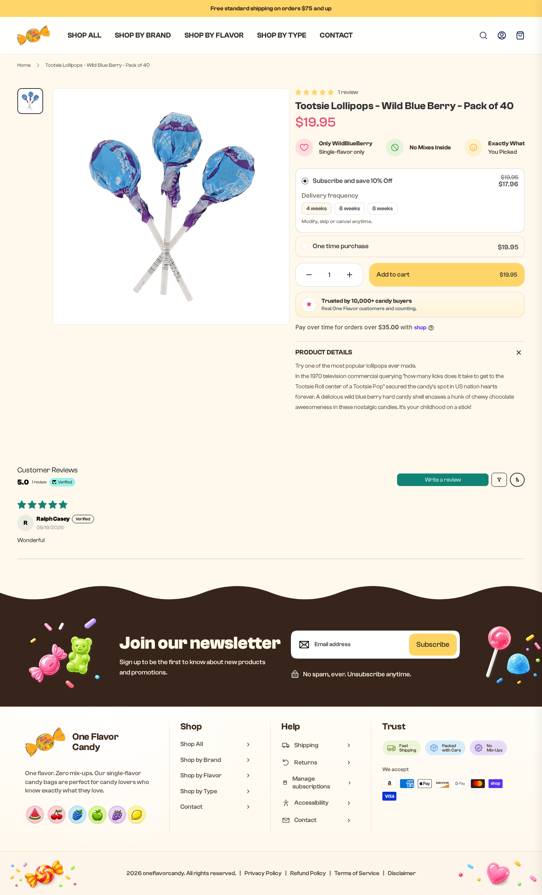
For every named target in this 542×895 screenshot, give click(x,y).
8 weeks (382, 208)
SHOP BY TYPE (281, 35)
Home (24, 65)
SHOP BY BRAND (143, 35)
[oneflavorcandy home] (45, 742)
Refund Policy (308, 873)
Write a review (443, 479)
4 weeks (316, 208)
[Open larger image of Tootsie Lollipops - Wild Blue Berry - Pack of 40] (171, 207)
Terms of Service (356, 873)
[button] (314, 92)
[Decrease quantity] (309, 274)
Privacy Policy (263, 873)
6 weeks (349, 208)
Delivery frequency (330, 196)
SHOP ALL (84, 35)
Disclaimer (402, 873)
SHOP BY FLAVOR (214, 35)
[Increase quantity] (349, 274)
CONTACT (336, 35)
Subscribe (432, 644)
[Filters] (499, 480)
